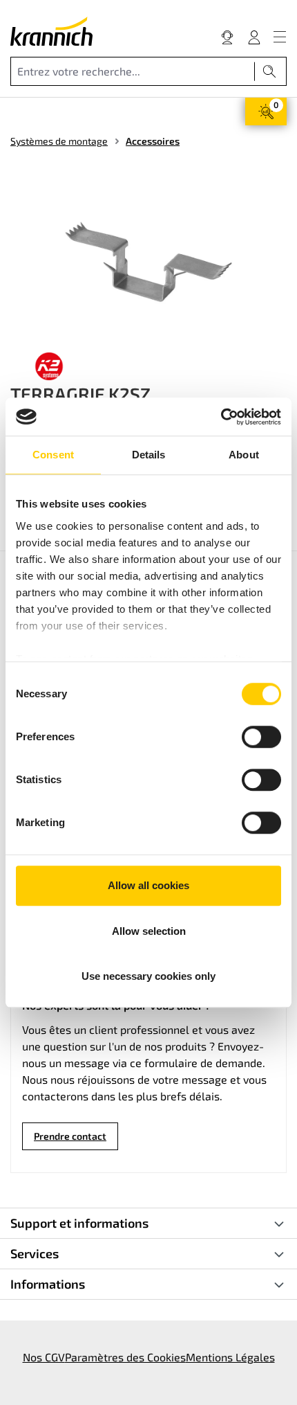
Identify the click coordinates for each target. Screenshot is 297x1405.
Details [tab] (149, 454)
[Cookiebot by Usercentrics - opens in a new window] (220, 417)
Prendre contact (70, 1136)
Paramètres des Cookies (125, 1356)
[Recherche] (269, 71)
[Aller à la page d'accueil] (51, 31)
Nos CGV (44, 1356)
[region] (148, 263)
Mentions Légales (230, 1356)
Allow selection (149, 931)
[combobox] (132, 71)
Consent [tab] (53, 454)
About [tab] (244, 454)
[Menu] (280, 36)
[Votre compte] (254, 36)
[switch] (261, 737)
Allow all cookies (148, 885)
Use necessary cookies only (148, 976)
